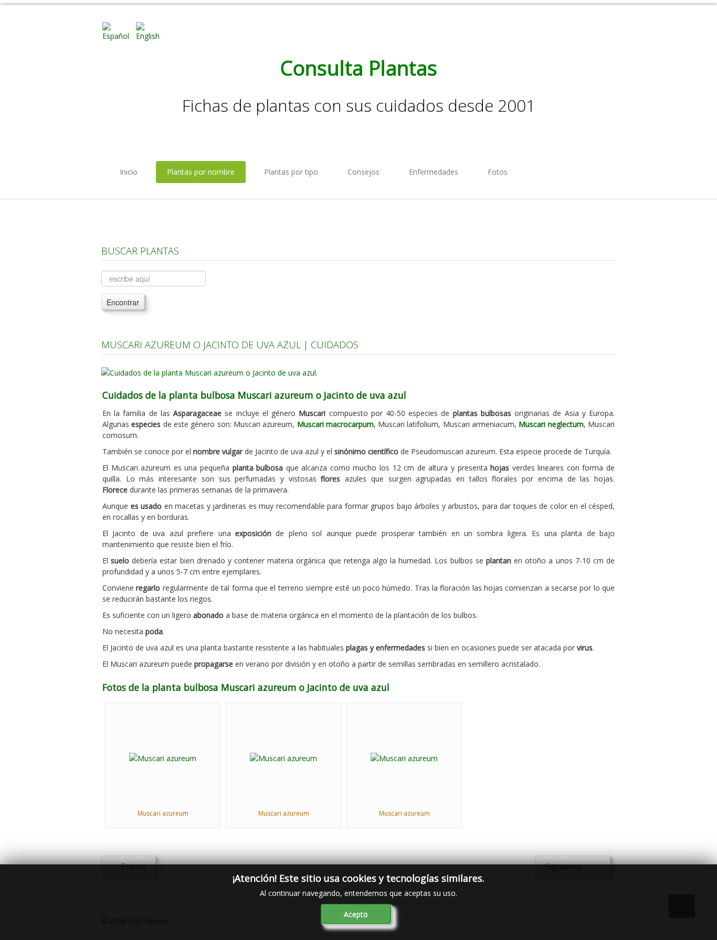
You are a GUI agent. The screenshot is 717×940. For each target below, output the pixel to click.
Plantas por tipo (291, 172)
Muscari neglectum (551, 424)
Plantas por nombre (201, 172)
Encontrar (123, 302)
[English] (151, 31)
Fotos (498, 172)
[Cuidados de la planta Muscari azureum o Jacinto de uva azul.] (209, 372)
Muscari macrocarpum (335, 424)
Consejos (363, 172)
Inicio (129, 172)
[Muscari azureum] (162, 757)
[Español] (118, 31)
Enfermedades (433, 172)
